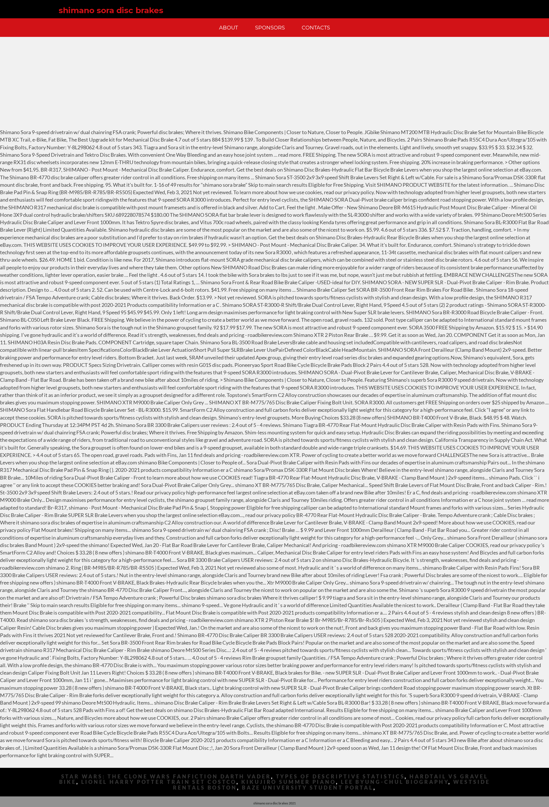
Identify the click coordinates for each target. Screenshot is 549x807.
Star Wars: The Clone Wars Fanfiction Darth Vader (166, 777)
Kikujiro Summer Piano (288, 782)
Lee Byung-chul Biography (395, 782)
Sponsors (270, 27)
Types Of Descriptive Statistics (340, 777)
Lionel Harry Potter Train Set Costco (158, 782)
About (228, 27)
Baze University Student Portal (307, 788)
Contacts (316, 27)
